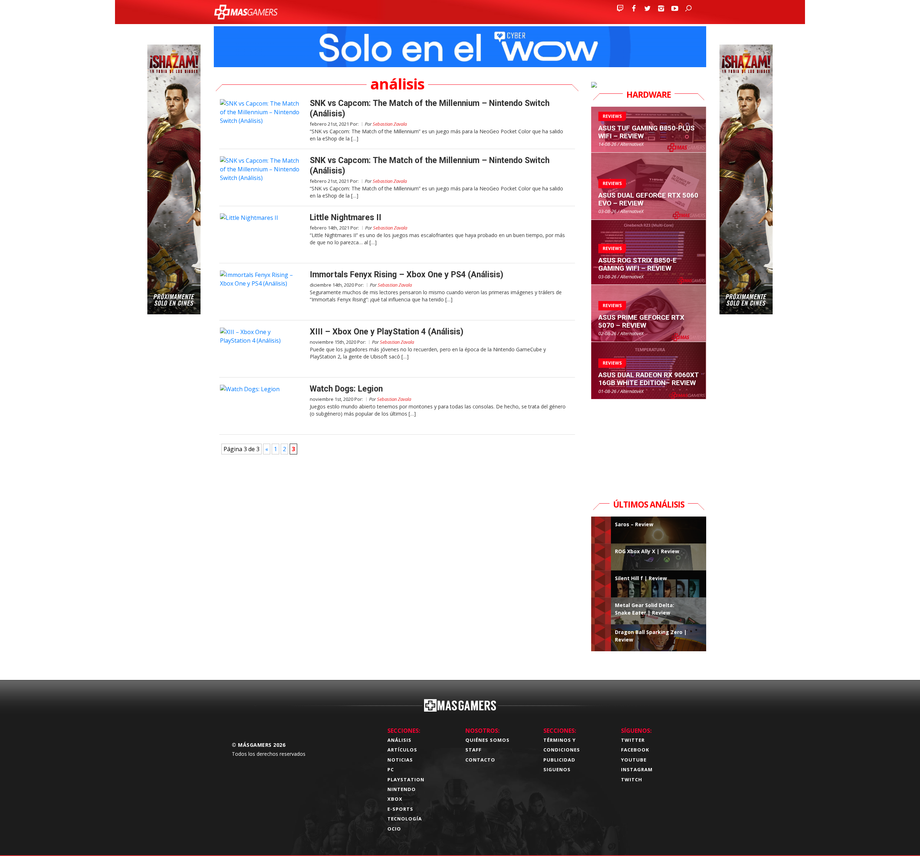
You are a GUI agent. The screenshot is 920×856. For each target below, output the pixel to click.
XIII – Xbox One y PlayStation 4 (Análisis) (387, 332)
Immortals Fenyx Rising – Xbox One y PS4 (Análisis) (406, 274)
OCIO (394, 828)
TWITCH (631, 779)
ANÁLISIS (399, 740)
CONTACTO (480, 759)
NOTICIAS (400, 759)
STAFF (473, 749)
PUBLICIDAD (559, 759)
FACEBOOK (635, 749)
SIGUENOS (557, 769)
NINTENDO (401, 789)
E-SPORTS (400, 809)
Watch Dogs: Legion (346, 389)
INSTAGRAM (637, 769)
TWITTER (633, 740)
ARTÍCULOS (402, 749)
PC (390, 769)
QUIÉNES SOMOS (487, 740)
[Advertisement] (649, 444)
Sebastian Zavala (390, 124)
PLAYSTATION (405, 779)
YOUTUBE (634, 759)
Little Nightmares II (345, 217)
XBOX (394, 799)
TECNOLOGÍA (404, 818)
